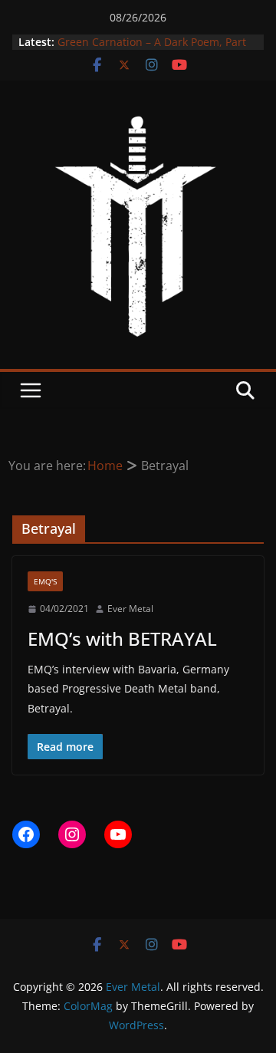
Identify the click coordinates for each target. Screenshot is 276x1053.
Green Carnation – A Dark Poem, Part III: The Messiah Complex (152, 49)
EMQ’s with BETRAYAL (122, 638)
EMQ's (45, 581)
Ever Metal (130, 608)
